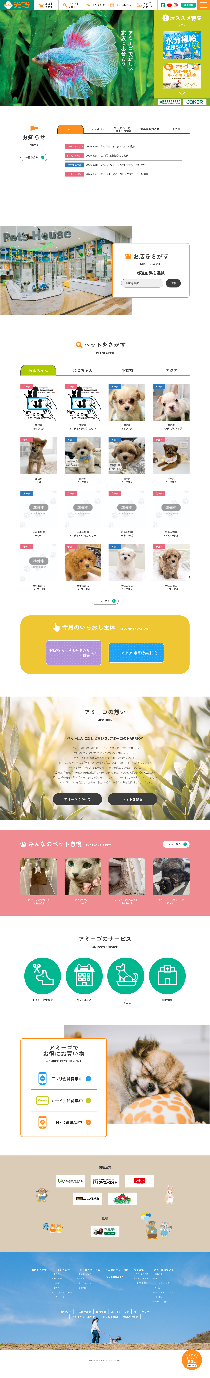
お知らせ (66, 1312)
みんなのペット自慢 (117, 1270)
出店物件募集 (83, 1312)
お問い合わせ (130, 1317)
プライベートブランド (164, 1292)
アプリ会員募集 (142, 1274)
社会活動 (158, 1297)
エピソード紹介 (161, 1301)
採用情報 (101, 1312)
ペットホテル (84, 1278)
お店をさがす (39, 1270)
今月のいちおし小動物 (63, 1292)
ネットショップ (120, 1312)
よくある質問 (110, 1317)
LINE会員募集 (141, 1283)
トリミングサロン (86, 1274)
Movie (157, 1288)
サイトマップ (141, 1312)
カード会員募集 (142, 1278)
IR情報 (157, 1278)
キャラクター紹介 (162, 1283)
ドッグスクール (85, 1283)
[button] (182, 25)
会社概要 (158, 1274)
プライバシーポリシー (84, 1317)
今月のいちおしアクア (63, 1297)
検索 (173, 283)
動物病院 (82, 1288)
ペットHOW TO (114, 1277)
